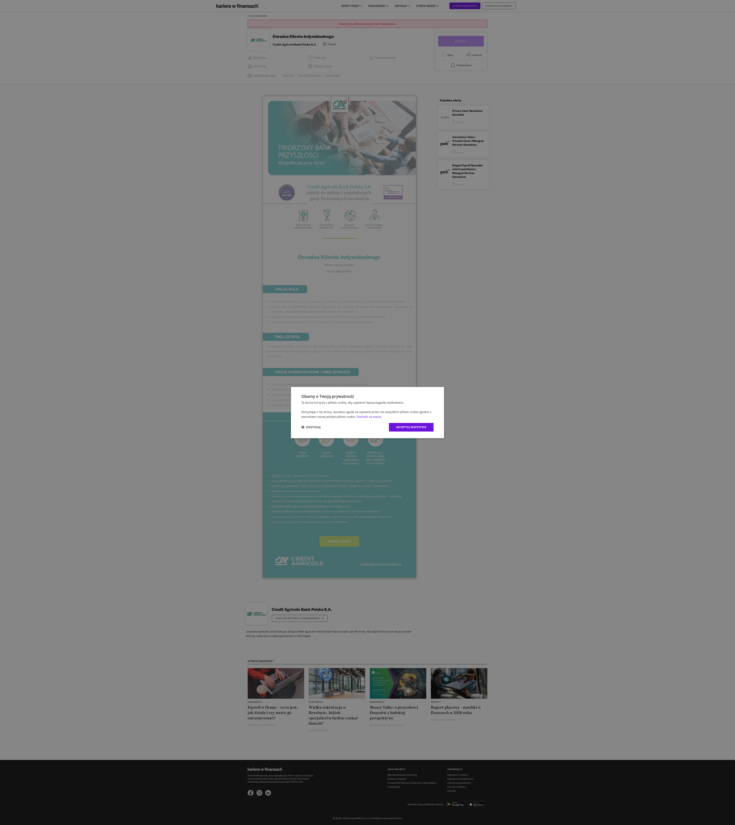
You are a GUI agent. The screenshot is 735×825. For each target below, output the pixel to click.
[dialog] (367, 412)
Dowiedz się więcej (368, 417)
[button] (311, 427)
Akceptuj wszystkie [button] (411, 427)
